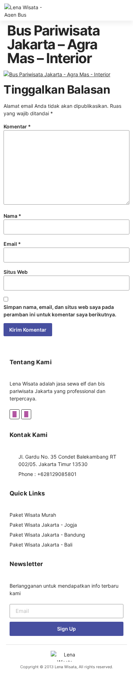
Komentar (17, 126)
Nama (12, 216)
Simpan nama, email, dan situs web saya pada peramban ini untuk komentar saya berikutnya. (60, 310)
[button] (130, 10)
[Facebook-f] (15, 414)
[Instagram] (26, 414)
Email (12, 244)
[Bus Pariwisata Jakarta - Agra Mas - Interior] (57, 74)
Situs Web (16, 272)
